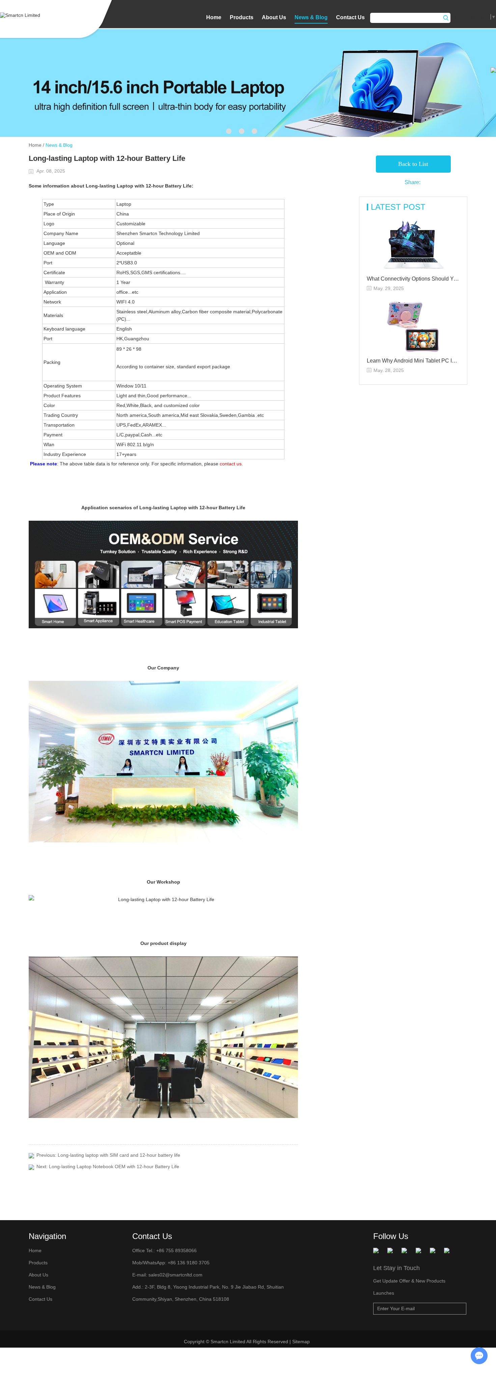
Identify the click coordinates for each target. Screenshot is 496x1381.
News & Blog (311, 17)
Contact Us (350, 17)
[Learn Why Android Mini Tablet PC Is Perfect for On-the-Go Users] (413, 327)
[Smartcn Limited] (28, 15)
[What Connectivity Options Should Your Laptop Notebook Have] (413, 245)
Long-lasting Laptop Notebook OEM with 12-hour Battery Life (114, 1166)
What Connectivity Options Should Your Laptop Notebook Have (413, 279)
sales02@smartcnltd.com (175, 1274)
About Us (274, 17)
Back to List (413, 164)
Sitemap (301, 1341)
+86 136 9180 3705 (188, 1262)
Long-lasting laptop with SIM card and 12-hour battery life (119, 1155)
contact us (231, 463)
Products (241, 17)
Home (213, 17)
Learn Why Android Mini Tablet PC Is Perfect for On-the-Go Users (413, 361)
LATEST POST (398, 206)
